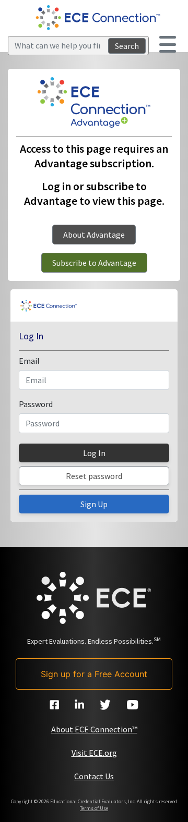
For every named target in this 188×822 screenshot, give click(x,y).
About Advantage (94, 234)
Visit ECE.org (94, 752)
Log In (94, 453)
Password (36, 404)
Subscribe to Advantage (94, 262)
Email (29, 360)
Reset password (94, 476)
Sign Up (94, 504)
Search (127, 46)
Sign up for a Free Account (94, 674)
